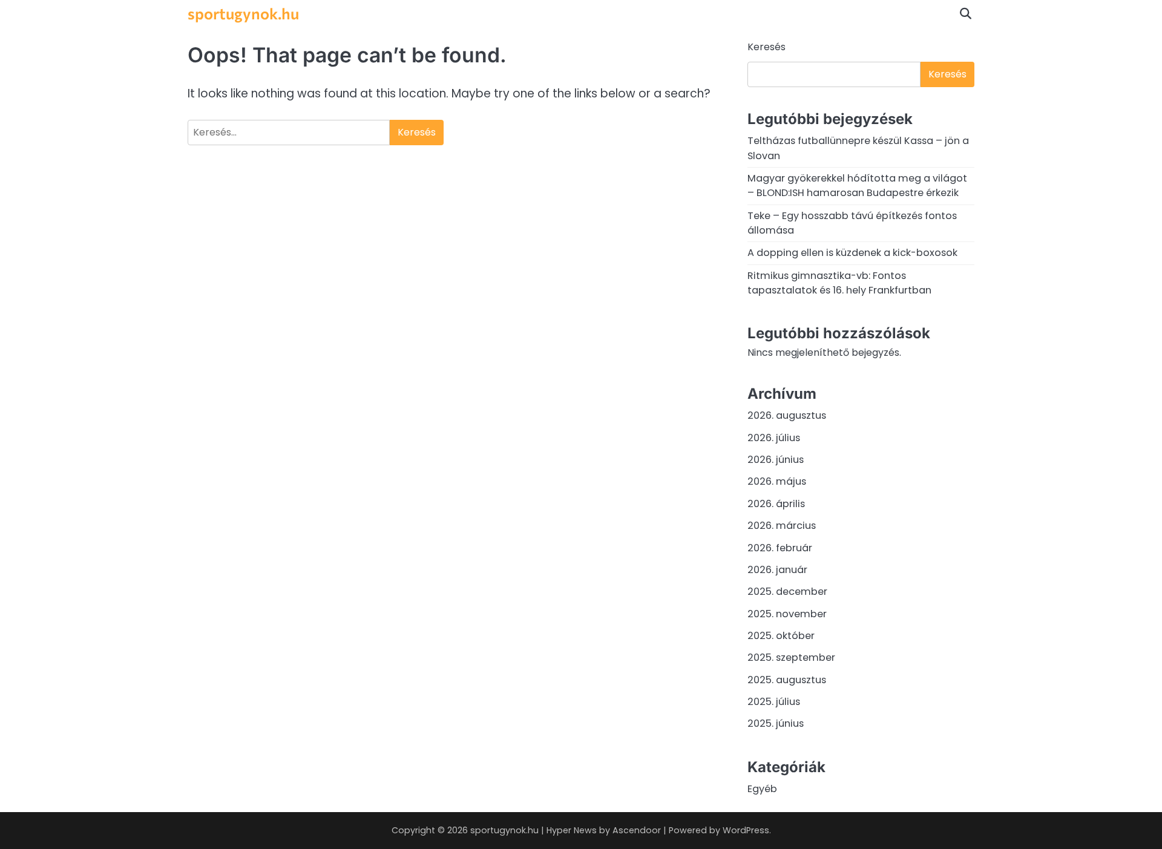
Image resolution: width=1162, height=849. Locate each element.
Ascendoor (636, 830)
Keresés (766, 47)
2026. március (781, 526)
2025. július (773, 702)
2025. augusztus (786, 680)
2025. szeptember (791, 657)
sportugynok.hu (243, 13)
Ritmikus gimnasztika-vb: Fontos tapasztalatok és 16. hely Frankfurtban (839, 283)
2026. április (776, 504)
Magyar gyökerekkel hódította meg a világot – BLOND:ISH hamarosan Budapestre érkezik (857, 185)
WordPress (746, 830)
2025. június (775, 723)
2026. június (775, 460)
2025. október (781, 636)
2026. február (779, 548)
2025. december (787, 591)
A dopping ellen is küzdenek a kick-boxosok (852, 253)
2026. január (777, 570)
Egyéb (762, 789)
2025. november (787, 614)
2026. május (776, 481)
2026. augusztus (786, 415)
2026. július (773, 438)
